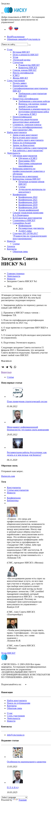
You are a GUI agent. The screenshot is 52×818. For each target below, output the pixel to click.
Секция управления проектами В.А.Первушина (28, 213)
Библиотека (12, 500)
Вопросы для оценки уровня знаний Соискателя (32, 105)
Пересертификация (22, 117)
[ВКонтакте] (3, 367)
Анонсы (11, 246)
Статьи (21, 187)
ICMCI (16, 75)
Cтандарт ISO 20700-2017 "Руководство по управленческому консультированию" (30, 236)
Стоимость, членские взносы (27, 124)
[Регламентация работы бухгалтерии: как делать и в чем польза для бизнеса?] (18, 447)
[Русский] (16, 29)
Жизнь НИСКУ (20, 78)
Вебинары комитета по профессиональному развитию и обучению (29, 171)
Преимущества (20, 85)
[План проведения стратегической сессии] (18, 396)
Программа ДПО (26, 161)
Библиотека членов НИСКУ (27, 179)
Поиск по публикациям (24, 142)
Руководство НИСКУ (29, 65)
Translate (22, 800)
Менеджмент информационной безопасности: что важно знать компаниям (28, 428)
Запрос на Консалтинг (24, 145)
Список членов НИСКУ (25, 70)
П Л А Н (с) (12, 787)
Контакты (12, 249)
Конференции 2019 (27, 205)
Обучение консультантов (25, 155)
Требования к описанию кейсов (34, 101)
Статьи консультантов (18, 490)
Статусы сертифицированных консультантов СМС (27, 128)
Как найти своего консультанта (28, 140)
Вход (9, 36)
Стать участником (16, 80)
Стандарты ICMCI (27, 114)
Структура (18, 62)
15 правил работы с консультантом (30, 148)
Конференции (19, 194)
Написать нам (8, 476)
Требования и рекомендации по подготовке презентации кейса (34, 110)
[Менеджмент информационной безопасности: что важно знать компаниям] (18, 422)
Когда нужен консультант (25, 137)
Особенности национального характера (26, 761)
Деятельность (13, 153)
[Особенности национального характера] (18, 757)
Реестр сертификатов (23, 73)
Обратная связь (15, 39)
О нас (10, 49)
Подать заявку (20, 83)
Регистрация (18, 36)
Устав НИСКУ (8, 653)
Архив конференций (28, 210)
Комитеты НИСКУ (27, 67)
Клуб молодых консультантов (27, 218)
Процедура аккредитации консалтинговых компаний (26, 120)
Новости (11, 241)
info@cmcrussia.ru (31, 39)
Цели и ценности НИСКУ (26, 54)
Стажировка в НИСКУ (24, 220)
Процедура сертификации (25, 98)
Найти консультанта (17, 132)
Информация (24, 225)
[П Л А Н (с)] (18, 782)
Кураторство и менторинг (25, 176)
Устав (15, 57)
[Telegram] (7, 367)
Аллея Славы (25, 231)
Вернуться (6, 372)
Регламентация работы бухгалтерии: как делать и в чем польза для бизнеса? (27, 453)
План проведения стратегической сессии (27, 401)
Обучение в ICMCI (27, 158)
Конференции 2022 (27, 197)
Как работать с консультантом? (28, 150)
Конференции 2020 (27, 202)
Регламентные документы (31, 228)
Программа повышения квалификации (30, 164)
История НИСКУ (21, 52)
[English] (11, 29)
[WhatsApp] (15, 367)
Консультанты (14, 487)
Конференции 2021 (27, 199)
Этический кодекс (22, 60)
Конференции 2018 (27, 207)
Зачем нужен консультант (25, 135)
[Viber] (11, 367)
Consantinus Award (22, 223)
